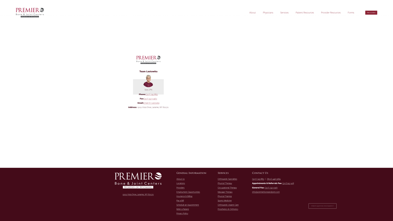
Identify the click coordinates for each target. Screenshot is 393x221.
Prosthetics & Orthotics (228, 209)
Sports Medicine (225, 200)
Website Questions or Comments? (322, 206)
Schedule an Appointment (187, 205)
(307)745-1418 (288, 183)
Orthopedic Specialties (227, 179)
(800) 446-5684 (274, 179)
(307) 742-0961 (271, 187)
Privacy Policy (182, 213)
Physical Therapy (225, 183)
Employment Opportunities (188, 192)
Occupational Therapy (227, 187)
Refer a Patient (182, 209)
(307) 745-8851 (152, 94)
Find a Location (371, 12)
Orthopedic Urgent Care (228, 205)
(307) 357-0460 (150, 98)
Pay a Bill (180, 200)
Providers (180, 187)
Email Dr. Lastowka (151, 102)
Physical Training (225, 196)
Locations (180, 183)
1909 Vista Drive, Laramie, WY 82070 (138, 194)
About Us (180, 179)
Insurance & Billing (184, 196)
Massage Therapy (225, 192)
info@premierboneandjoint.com (266, 192)
